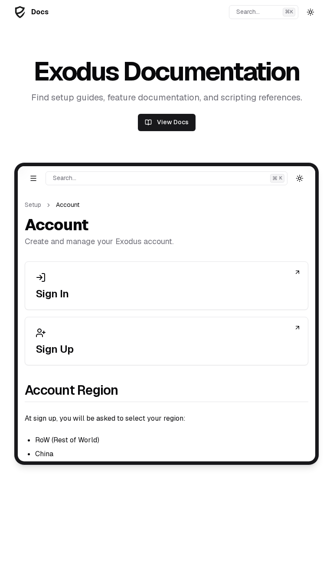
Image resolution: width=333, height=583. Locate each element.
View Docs (173, 122)
